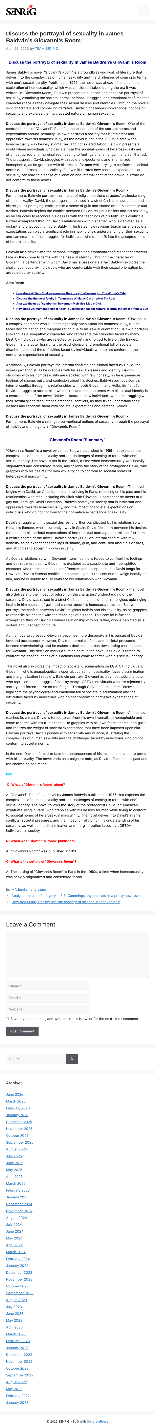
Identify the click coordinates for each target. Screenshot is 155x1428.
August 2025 (16, 1149)
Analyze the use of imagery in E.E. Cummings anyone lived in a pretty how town (76, 896)
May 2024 (14, 1238)
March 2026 (16, 1101)
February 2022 (18, 1396)
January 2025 (17, 1197)
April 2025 (14, 1177)
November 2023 (19, 1279)
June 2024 (14, 1231)
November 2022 (19, 1362)
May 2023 (14, 1320)
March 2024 (16, 1252)
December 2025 (19, 1122)
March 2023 (16, 1334)
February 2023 (18, 1341)
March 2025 (15, 1183)
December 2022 (19, 1355)
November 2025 (19, 1129)
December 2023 (19, 1272)
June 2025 (14, 1163)
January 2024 (17, 1266)
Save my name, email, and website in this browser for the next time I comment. (74, 1019)
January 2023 (17, 1348)
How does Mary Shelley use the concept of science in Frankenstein (66, 902)
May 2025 (14, 1170)
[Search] (72, 1059)
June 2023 (14, 1314)
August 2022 (16, 1382)
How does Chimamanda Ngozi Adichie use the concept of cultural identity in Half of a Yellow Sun (82, 308)
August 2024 (16, 1218)
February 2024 (18, 1259)
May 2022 (14, 1389)
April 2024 (14, 1245)
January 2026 (17, 1115)
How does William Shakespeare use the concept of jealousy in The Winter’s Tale (71, 293)
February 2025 (18, 1190)
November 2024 (19, 1211)
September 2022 (19, 1375)
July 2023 (14, 1307)
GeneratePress (97, 1421)
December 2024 (19, 1204)
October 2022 (17, 1368)
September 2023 (20, 1293)
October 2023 (17, 1286)
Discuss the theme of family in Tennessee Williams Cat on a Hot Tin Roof (65, 298)
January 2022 (17, 1403)
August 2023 (16, 1300)
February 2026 (18, 1108)
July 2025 (14, 1156)
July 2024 (14, 1225)
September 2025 (19, 1142)
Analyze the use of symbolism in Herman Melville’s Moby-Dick (59, 303)
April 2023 (14, 1327)
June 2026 (14, 1094)
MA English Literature (29, 889)
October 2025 (17, 1136)
